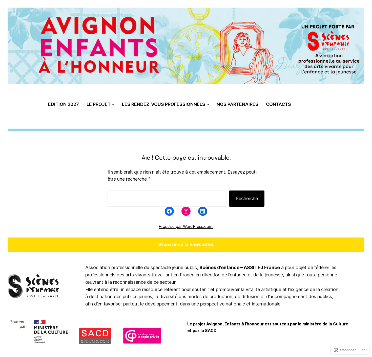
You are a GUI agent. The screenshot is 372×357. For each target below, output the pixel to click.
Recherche (247, 198)
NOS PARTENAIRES (237, 104)
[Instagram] (186, 211)
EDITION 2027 (63, 104)
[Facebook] (169, 211)
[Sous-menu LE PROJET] (113, 104)
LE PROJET (99, 104)
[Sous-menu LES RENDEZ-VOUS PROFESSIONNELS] (207, 104)
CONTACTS (278, 104)
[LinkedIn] (202, 211)
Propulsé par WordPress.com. (186, 226)
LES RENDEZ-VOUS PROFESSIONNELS (163, 104)
